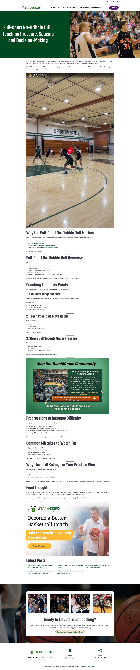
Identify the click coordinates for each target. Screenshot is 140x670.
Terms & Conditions (80, 667)
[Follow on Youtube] (117, 1)
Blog (69, 7)
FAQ (64, 7)
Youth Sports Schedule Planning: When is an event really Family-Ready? (98, 566)
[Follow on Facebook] (107, 1)
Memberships (36, 657)
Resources (84, 7)
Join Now (114, 7)
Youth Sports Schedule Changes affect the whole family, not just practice (70, 572)
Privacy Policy (91, 667)
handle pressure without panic (49, 247)
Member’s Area (96, 7)
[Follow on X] (111, 1)
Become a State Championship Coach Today (70, 632)
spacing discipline (39, 243)
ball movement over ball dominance (44, 245)
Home (53, 7)
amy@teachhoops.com (70, 658)
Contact (75, 7)
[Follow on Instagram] (114, 1)
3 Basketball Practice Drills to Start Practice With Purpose (70, 566)
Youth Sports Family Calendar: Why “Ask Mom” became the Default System (41, 566)
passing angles (37, 241)
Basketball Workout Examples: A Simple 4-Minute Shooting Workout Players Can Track (41, 572)
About (59, 7)
